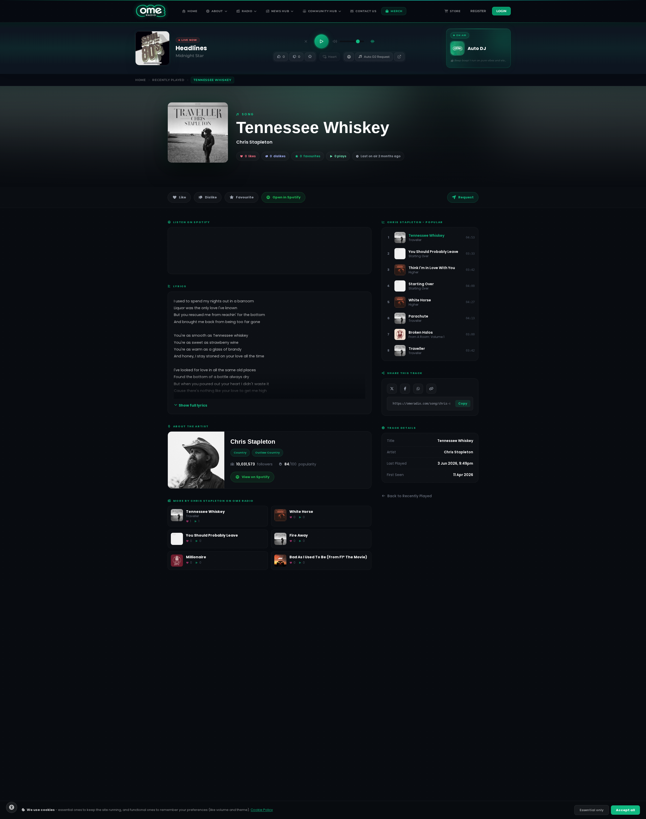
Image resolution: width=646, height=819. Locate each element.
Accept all (625, 810)
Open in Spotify (287, 197)
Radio (247, 11)
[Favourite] (310, 56)
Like (182, 197)
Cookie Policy (262, 809)
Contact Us (366, 11)
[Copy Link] (431, 389)
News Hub (280, 11)
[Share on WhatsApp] (418, 389)
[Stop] (305, 41)
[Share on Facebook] (405, 389)
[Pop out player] (399, 56)
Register (478, 11)
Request (466, 197)
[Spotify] (349, 56)
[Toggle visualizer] (372, 41)
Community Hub (322, 11)
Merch (396, 11)
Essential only (592, 810)
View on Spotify (256, 476)
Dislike (211, 197)
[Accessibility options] (11, 807)
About (217, 11)
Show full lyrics (193, 405)
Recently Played (168, 80)
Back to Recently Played (409, 495)
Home (192, 11)
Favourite (245, 197)
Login (501, 11)
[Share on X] (392, 389)
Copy (462, 403)
